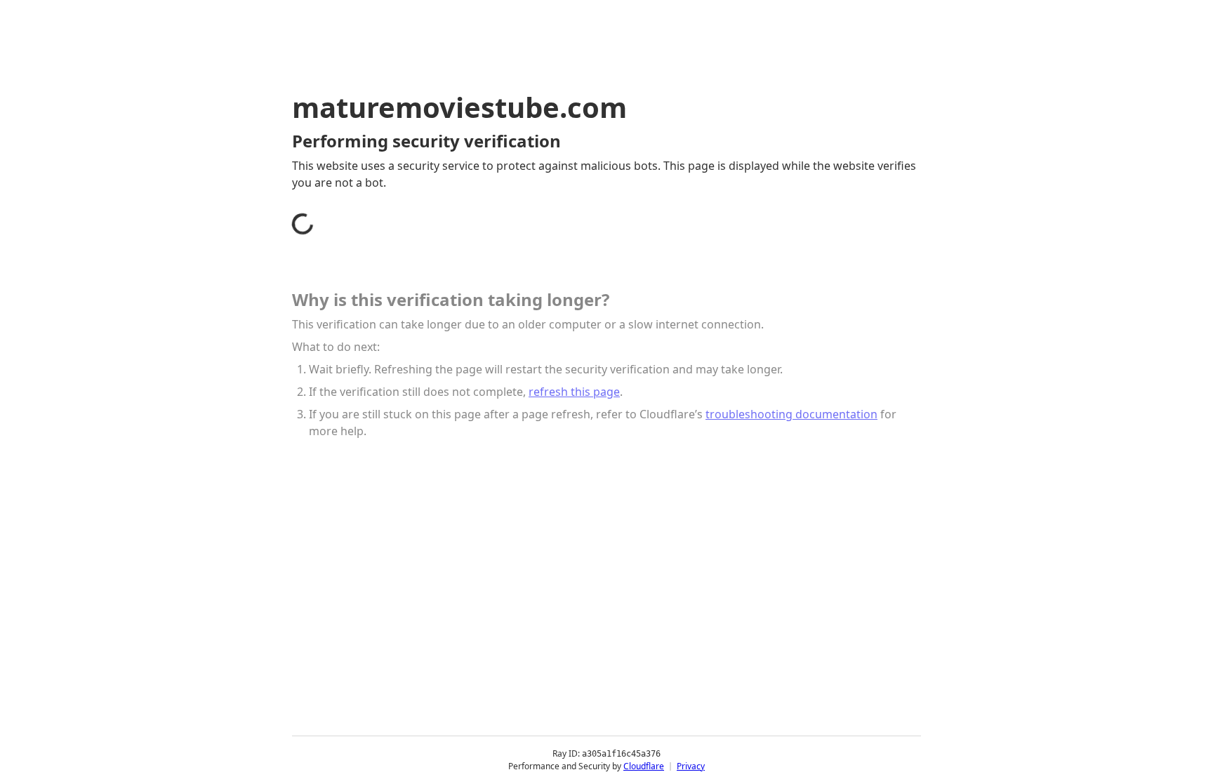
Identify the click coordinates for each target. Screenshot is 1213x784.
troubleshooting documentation (791, 414)
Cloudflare (643, 766)
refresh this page (574, 391)
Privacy (691, 766)
